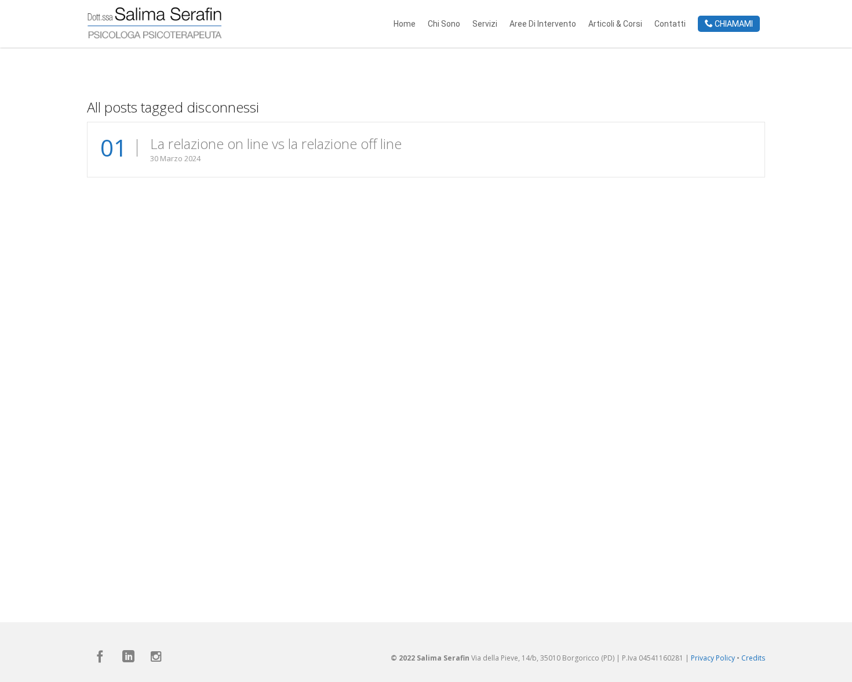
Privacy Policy (713, 658)
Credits (753, 658)
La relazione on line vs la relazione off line (276, 143)
